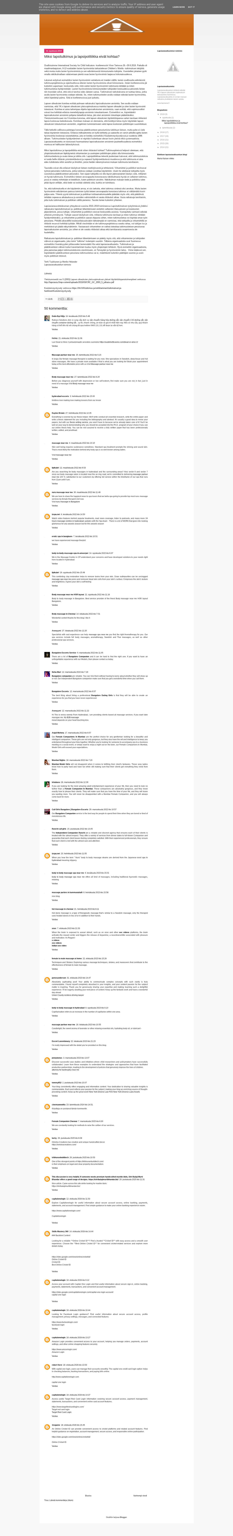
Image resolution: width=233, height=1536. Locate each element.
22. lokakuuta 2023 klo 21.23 (83, 1041)
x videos (55, 940)
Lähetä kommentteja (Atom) (61, 1500)
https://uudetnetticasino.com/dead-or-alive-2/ (119, 342)
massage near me (60, 443)
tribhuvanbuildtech (60, 1157)
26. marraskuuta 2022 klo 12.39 (74, 782)
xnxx (54, 928)
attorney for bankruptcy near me (65, 1070)
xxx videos (57, 943)
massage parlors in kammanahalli (67, 892)
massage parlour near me (63, 1025)
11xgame (56, 1425)
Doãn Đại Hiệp (58, 316)
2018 (162, 132)
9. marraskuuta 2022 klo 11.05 (90, 653)
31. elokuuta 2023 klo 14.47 (79, 978)
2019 (162, 114)
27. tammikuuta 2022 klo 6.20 (87, 377)
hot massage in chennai (62, 909)
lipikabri (55, 468)
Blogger (123, 1517)
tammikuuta (167, 128)
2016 (162, 140)
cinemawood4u (58, 1105)
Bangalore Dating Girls (102, 695)
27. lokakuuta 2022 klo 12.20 (74, 631)
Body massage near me (62, 377)
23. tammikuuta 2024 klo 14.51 (79, 1105)
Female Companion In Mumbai (79, 789)
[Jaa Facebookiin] (68, 299)
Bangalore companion (62, 676)
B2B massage (73, 717)
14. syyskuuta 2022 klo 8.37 (101, 553)
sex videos (124, 932)
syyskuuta (166, 118)
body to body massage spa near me (68, 873)
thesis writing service (79, 422)
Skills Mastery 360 (60, 1231)
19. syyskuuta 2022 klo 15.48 (72, 572)
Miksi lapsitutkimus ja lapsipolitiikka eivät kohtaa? (175, 122)
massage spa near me (61, 579)
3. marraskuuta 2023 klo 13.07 (76, 1058)
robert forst (57, 1365)
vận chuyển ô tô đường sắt (131, 320)
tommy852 (56, 1083)
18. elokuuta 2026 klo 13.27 (78, 1337)
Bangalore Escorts (60, 691)
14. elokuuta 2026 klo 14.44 (81, 1231)
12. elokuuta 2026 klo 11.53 (78, 1199)
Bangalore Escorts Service (64, 653)
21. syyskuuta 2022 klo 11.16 (97, 594)
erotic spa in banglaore (62, 536)
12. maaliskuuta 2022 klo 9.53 (73, 468)
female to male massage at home (67, 958)
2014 (162, 147)
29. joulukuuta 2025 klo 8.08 (70, 1138)
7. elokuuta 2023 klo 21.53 (68, 928)
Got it (191, 7)
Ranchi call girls (59, 829)
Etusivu (88, 1496)
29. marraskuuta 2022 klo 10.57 (102, 809)
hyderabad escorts (60, 396)
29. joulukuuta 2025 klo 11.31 (132, 1179)
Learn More (179, 7)
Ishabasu (56, 782)
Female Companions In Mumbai (70, 737)
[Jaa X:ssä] (65, 299)
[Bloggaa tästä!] (62, 299)
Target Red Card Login (61, 1412)
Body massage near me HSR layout (68, 594)
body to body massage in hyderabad (68, 1008)
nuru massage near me (62, 492)
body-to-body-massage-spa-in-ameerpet (70, 553)
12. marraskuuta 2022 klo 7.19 (75, 672)
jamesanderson (59, 978)
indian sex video (59, 946)
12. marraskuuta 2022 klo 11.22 (75, 711)
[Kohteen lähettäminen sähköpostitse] (59, 299)
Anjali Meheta (58, 733)
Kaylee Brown (58, 413)
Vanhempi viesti (140, 1496)
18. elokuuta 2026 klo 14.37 (78, 1395)
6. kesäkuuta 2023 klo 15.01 (97, 873)
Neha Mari (56, 672)
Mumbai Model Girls (61, 764)
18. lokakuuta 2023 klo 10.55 (88, 1025)
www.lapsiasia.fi (163, 103)
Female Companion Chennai (64, 1121)
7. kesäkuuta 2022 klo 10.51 (85, 536)
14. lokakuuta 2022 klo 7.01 (88, 614)
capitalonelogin (58, 1199)
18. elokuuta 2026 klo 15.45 (73, 1425)
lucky (54, 1138)
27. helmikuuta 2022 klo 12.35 (78, 413)
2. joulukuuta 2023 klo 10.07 (74, 1083)
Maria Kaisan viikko (165, 158)
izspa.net (56, 514)
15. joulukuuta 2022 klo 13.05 (80, 829)
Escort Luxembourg (61, 1041)
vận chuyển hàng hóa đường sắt (104, 320)
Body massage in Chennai (63, 614)
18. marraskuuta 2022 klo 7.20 (79, 760)
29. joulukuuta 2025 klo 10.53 (82, 1157)
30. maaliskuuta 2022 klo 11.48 (87, 492)
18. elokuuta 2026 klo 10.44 (78, 1310)
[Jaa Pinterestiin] (71, 299)
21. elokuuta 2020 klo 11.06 (70, 338)
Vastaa (55, 329)
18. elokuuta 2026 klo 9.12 (77, 1280)
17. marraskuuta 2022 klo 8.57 (78, 733)
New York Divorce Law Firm (101, 1092)
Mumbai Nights (58, 760)
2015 (162, 143)
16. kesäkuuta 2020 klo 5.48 (78, 316)
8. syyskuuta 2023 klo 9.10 (96, 1008)
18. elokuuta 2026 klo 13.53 (75, 1365)
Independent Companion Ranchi (71, 833)
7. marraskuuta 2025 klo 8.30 (90, 1121)
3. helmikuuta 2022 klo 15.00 (82, 396)
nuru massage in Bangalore (68, 502)
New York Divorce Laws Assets (126, 1092)
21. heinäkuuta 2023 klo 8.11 (86, 909)
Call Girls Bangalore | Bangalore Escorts (70, 809)
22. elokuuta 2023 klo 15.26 (95, 958)
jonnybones (57, 1058)
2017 (162, 136)
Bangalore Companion (79, 656)
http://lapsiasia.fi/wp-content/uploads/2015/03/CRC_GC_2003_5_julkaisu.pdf (79, 282)
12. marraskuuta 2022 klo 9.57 (83, 691)
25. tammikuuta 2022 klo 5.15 (88, 355)
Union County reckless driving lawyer (68, 995)
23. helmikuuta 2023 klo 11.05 (74, 853)
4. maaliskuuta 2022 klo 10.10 (82, 443)
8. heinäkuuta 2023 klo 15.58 (95, 892)
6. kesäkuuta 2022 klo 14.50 (73, 514)
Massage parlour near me (63, 355)
